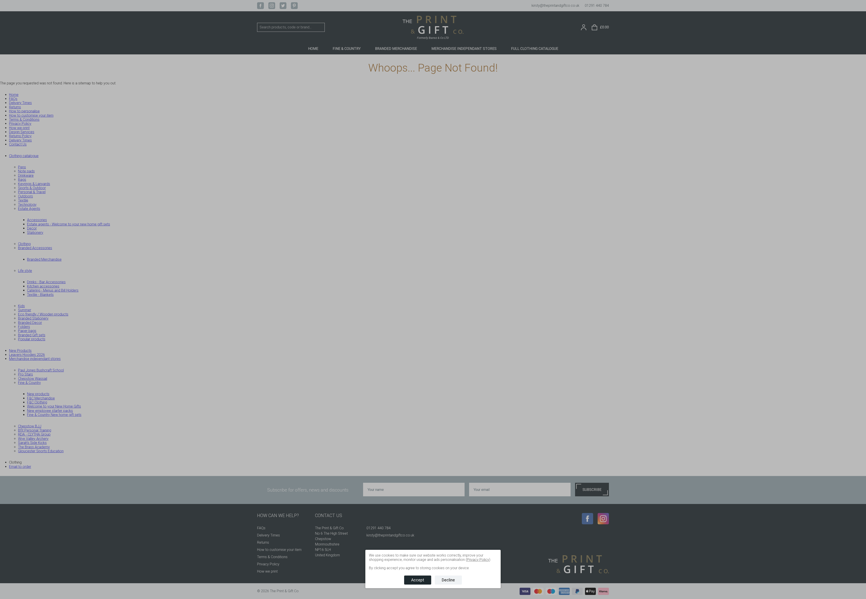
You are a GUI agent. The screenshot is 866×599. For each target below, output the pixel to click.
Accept (417, 580)
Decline (448, 580)
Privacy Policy (478, 559)
